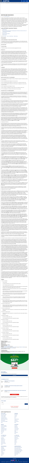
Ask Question (14, 375)
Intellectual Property (4, 428)
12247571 (9, 345)
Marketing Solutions (17, 446)
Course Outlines (16, 428)
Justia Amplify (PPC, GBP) (17, 451)
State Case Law (16, 438)
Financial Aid (16, 427)
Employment (2, 427)
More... (2, 422)
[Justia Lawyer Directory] (18, 460)
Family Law (15, 420)
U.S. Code (2, 437)
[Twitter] (17, 460)
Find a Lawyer (3, 400)
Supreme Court (3, 439)
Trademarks (2, 452)
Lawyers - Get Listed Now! (14, 406)
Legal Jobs (2, 447)
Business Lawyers (3, 415)
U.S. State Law (16, 435)
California (15, 439)
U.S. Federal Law (3, 435)
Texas (15, 443)
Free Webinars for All (4, 379)
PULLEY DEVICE (5, 32)
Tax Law (2, 432)
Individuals (16, 413)
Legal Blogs (2, 448)
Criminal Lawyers (3, 416)
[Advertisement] (14, 8)
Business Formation (3, 425)
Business (2, 424)
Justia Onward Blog (17, 452)
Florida (15, 440)
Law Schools (16, 424)
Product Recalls (3, 450)
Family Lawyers (3, 420)
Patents (2, 451)
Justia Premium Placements (18, 449)
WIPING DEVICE (5, 29)
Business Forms (3, 449)
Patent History (11, 36)
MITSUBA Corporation (6, 16)
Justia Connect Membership (18, 447)
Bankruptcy (16, 414)
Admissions (16, 426)
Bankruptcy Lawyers (3, 414)
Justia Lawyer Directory (17, 448)
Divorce (15, 416)
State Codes (16, 437)
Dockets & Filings (3, 443)
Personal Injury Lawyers (4, 421)
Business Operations (4, 426)
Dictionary (15, 425)
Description (4, 36)
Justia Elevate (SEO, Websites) (18, 450)
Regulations (2, 438)
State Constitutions (17, 436)
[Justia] (6, 1)
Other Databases (3, 446)
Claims (8, 36)
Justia (15, 458)
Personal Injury (16, 421)
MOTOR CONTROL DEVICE (6, 33)
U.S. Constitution (3, 436)
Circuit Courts (3, 440)
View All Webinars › (14, 394)
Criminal (15, 415)
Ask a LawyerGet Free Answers (4, 372)
